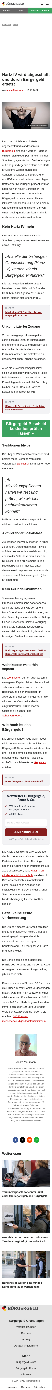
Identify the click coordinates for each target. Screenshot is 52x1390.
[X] (22, 1140)
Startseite (6, 24)
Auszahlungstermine (26, 1345)
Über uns (25, 1387)
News (21, 10)
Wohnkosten (14, 677)
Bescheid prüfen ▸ (40, 10)
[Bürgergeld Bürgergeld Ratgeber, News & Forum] (13, 4)
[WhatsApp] (36, 1140)
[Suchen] (42, 3)
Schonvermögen (11, 715)
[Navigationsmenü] (47, 4)
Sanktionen (22, 463)
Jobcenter (26, 1374)
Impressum (12, 1387)
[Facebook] (15, 1140)
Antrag (26, 1339)
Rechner (7, 10)
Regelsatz (40, 762)
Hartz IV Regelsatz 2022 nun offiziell (24, 781)
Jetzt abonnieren (26, 832)
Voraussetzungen (26, 1326)
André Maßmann (15, 90)
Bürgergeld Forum (26, 1368)
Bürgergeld (8, 150)
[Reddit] (29, 1140)
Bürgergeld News (26, 1362)
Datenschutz (39, 1387)
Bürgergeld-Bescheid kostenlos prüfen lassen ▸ (26, 428)
